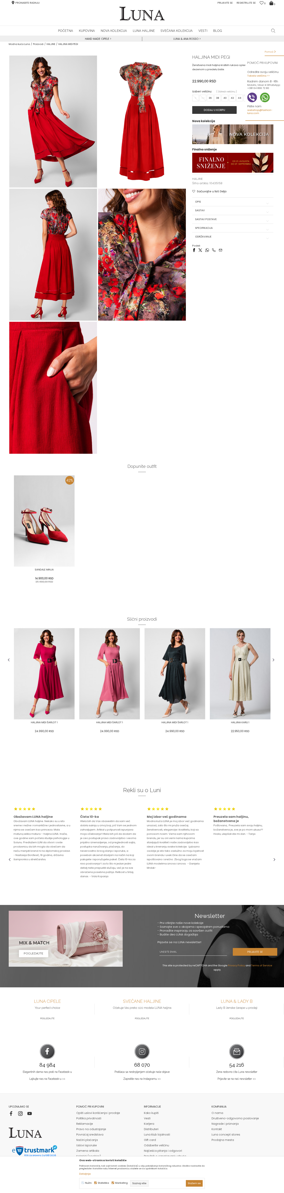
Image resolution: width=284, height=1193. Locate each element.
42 (232, 98)
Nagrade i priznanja (225, 1124)
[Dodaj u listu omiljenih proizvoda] (77, 570)
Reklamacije (84, 1124)
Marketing (121, 1182)
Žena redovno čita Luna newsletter (236, 1071)
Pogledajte (47, 1018)
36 (210, 98)
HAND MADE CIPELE (97, 39)
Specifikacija (204, 228)
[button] (273, 30)
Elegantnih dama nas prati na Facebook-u (47, 1071)
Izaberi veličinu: (202, 91)
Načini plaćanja (87, 1140)
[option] (97, 39)
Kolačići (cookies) (88, 1156)
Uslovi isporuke (86, 1145)
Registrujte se (246, 3)
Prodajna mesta (223, 1140)
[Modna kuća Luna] (142, 13)
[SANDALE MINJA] (44, 521)
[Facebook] (194, 250)
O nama (217, 1113)
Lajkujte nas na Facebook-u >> (47, 1078)
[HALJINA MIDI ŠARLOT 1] (44, 674)
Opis (198, 201)
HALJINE (51, 44)
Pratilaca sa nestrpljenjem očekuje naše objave (142, 1071)
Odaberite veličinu (156, 1145)
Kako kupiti (151, 1113)
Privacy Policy (236, 965)
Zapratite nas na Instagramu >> (142, 1078)
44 (239, 98)
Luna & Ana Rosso (186, 39)
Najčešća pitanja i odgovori (163, 1151)
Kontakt (217, 1129)
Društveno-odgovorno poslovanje (235, 1118)
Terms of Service (261, 965)
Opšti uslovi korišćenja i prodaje (98, 1113)
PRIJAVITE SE (255, 952)
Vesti (147, 1118)
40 (225, 98)
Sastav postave (206, 219)
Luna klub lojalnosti (157, 1134)
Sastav (200, 210)
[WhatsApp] (207, 250)
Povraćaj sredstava (89, 1134)
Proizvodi (38, 44)
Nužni (88, 1182)
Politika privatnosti (88, 1118)
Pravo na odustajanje (91, 1129)
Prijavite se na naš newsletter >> (237, 1078)
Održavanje (203, 236)
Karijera (149, 1124)
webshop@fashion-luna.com (259, 111)
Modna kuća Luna (19, 44)
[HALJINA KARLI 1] (240, 674)
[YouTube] (29, 1113)
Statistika (103, 1182)
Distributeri (151, 1129)
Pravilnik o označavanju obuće (165, 1156)
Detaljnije (85, 1174)
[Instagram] (20, 1113)
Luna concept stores (226, 1134)
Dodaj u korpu (214, 110)
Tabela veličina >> (258, 76)
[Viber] (213, 250)
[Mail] (220, 250)
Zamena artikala (87, 1151)
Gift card (150, 1140)
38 (217, 98)
